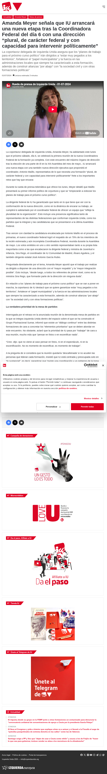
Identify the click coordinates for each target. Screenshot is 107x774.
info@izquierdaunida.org (30, 759)
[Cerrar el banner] (103, 365)
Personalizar (51, 407)
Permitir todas (87, 407)
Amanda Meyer (20, 17)
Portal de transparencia (37, 755)
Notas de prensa (36, 17)
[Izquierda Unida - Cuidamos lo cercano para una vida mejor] (12, 7)
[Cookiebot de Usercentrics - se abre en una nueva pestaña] (86, 365)
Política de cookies (19, 755)
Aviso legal (6, 755)
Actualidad (7, 17)
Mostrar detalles (91, 398)
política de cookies (68, 388)
